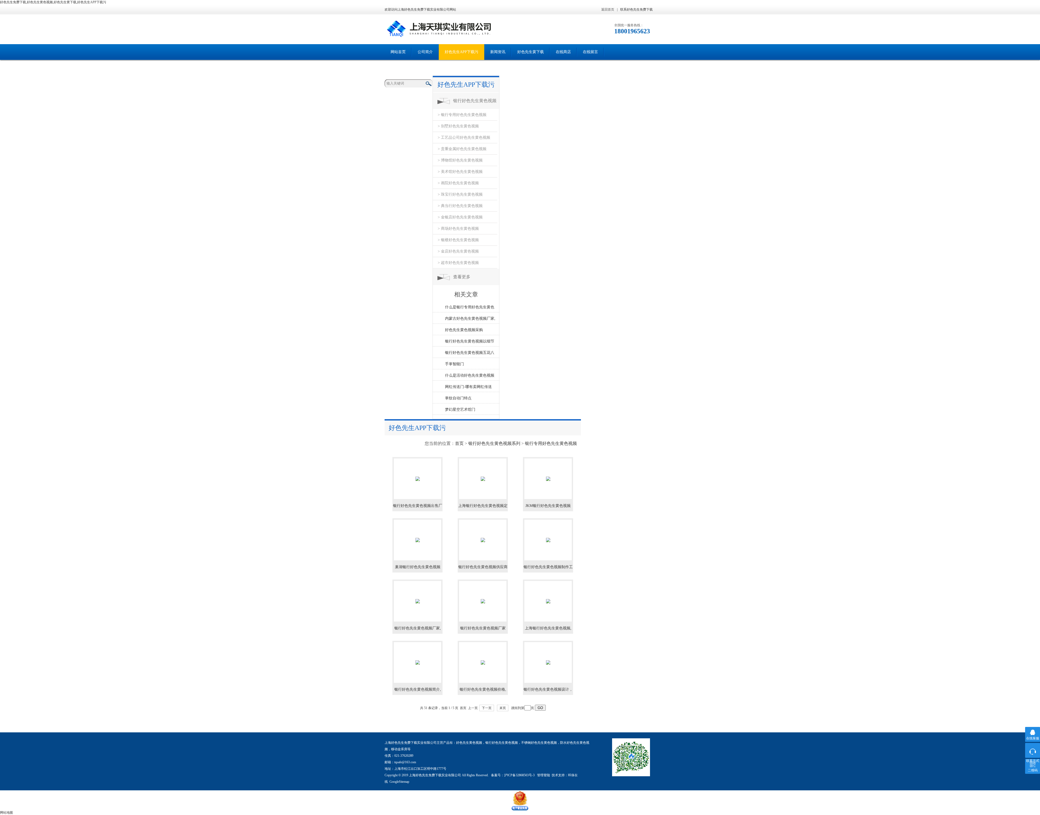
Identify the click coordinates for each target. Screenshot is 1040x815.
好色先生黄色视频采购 (464, 330)
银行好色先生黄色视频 (501, 743)
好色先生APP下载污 (461, 52)
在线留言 (590, 52)
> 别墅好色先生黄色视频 (458, 126)
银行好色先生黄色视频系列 (474, 103)
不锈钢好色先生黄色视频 (539, 743)
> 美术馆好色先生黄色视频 (460, 172)
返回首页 (607, 9)
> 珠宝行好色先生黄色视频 (460, 194)
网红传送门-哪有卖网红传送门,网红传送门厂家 (468, 388)
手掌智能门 (454, 364)
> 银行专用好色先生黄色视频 (462, 115)
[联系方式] (1032, 750)
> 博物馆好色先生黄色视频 (460, 160)
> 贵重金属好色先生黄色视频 (462, 149)
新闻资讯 (497, 52)
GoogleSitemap (399, 782)
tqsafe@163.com (405, 762)
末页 (502, 708)
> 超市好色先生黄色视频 (458, 263)
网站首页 (398, 52)
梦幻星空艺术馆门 (460, 409)
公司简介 (425, 52)
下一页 (487, 708)
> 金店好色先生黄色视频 (458, 251)
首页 (459, 443)
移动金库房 (399, 749)
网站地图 (6, 812)
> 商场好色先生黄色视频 (458, 229)
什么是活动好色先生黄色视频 (469, 375)
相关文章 (466, 294)
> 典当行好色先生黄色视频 (460, 206)
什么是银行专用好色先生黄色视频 (469, 308)
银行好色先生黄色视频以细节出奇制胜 (469, 342)
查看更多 (461, 276)
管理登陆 (543, 775)
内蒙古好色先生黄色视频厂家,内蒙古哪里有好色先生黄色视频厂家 (470, 320)
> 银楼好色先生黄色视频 (458, 240)
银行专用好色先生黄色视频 (551, 443)
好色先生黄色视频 (469, 743)
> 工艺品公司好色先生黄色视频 (464, 137)
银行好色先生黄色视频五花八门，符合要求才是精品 (469, 354)
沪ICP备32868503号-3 (519, 775)
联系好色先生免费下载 (636, 9)
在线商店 (563, 52)
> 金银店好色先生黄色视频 (460, 217)
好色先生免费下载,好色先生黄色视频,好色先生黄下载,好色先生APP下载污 (53, 2)
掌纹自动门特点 (458, 398)
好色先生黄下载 (530, 52)
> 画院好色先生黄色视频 (458, 183)
